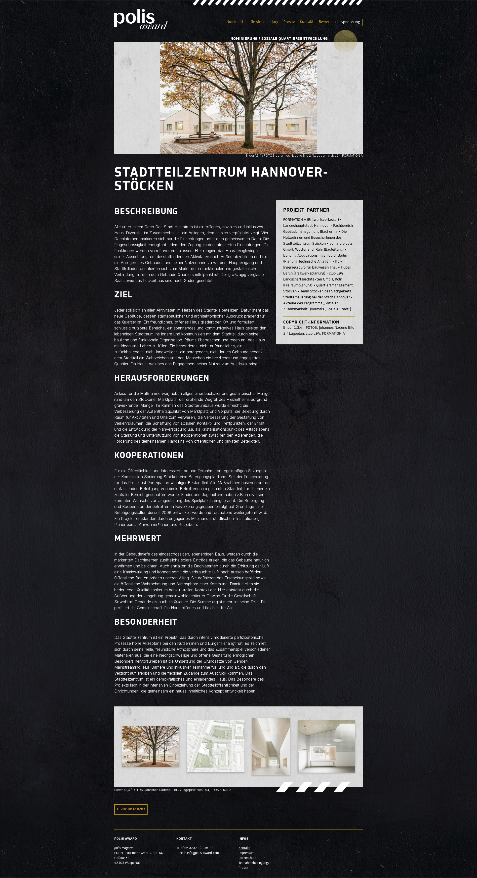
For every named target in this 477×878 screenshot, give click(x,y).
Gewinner (259, 22)
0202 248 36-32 (201, 848)
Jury (275, 22)
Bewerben (327, 22)
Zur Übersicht (132, 809)
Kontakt (307, 22)
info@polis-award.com (203, 853)
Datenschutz (247, 858)
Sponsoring (350, 22)
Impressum (246, 853)
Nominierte (236, 22)
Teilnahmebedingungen (254, 863)
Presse (289, 22)
